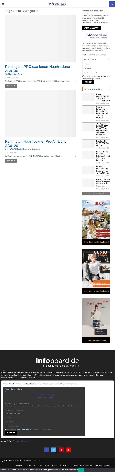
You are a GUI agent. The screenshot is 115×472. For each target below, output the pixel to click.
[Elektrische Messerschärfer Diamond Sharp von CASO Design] (88, 170)
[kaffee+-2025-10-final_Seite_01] (96, 337)
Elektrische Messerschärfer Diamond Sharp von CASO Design (102, 170)
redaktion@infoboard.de (22, 441)
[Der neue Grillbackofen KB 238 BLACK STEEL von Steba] (88, 97)
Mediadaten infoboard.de (82, 465)
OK (81, 470)
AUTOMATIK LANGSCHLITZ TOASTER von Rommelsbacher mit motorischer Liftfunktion (102, 129)
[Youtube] (68, 449)
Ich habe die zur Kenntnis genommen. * (30, 429)
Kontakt (55, 465)
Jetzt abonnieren (91, 28)
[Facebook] (46, 449)
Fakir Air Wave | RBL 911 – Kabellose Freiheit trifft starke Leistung (103, 156)
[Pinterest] (61, 449)
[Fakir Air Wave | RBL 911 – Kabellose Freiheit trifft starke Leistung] (88, 155)
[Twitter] (53, 449)
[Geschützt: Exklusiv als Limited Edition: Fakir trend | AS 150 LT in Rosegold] (88, 110)
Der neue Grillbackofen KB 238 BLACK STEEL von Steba (103, 97)
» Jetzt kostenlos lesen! (98, 242)
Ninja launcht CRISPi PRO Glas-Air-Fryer (103, 143)
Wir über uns (45, 465)
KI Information (32, 465)
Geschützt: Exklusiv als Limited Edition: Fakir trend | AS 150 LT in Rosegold (102, 112)
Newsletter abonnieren (13, 389)
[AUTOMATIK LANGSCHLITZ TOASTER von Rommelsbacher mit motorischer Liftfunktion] (88, 127)
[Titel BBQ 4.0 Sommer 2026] (96, 238)
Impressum (20, 465)
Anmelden (88, 82)
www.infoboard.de (16, 461)
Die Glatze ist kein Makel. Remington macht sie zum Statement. (103, 183)
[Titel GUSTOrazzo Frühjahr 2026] (96, 287)
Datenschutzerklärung (101, 76)
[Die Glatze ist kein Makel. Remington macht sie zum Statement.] (88, 183)
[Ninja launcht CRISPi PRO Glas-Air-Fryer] (88, 144)
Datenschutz (65, 465)
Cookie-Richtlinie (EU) (103, 465)
